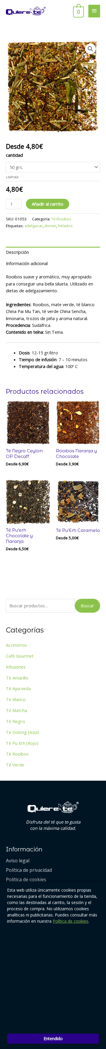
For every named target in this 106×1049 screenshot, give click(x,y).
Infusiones (16, 667)
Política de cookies (70, 921)
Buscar (87, 606)
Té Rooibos (61, 219)
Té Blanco (16, 699)
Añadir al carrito (47, 204)
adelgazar (33, 225)
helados (65, 225)
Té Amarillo (17, 678)
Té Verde (15, 765)
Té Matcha (16, 710)
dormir (50, 225)
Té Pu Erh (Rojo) (22, 743)
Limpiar (12, 177)
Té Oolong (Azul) (22, 732)
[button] (90, 48)
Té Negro (15, 721)
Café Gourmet (20, 656)
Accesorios (16, 645)
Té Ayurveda (18, 688)
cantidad (14, 155)
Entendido (53, 1038)
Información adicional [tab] (27, 263)
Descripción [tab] (17, 252)
